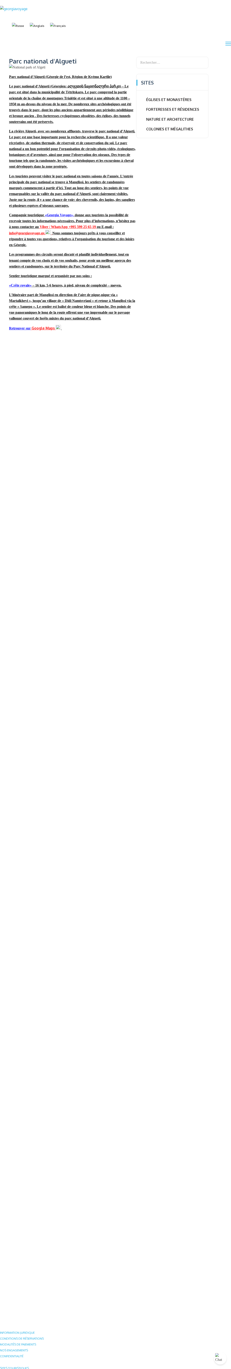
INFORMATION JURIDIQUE (17, 1332)
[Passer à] (18, 26)
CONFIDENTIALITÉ (11, 1356)
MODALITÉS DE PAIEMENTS (18, 1344)
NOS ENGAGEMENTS (14, 1350)
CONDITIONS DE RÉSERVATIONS (22, 1338)
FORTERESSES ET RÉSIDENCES (172, 109)
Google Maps (43, 328)
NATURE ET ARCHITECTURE (170, 119)
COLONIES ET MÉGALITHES (169, 129)
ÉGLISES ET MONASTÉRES (169, 99)
